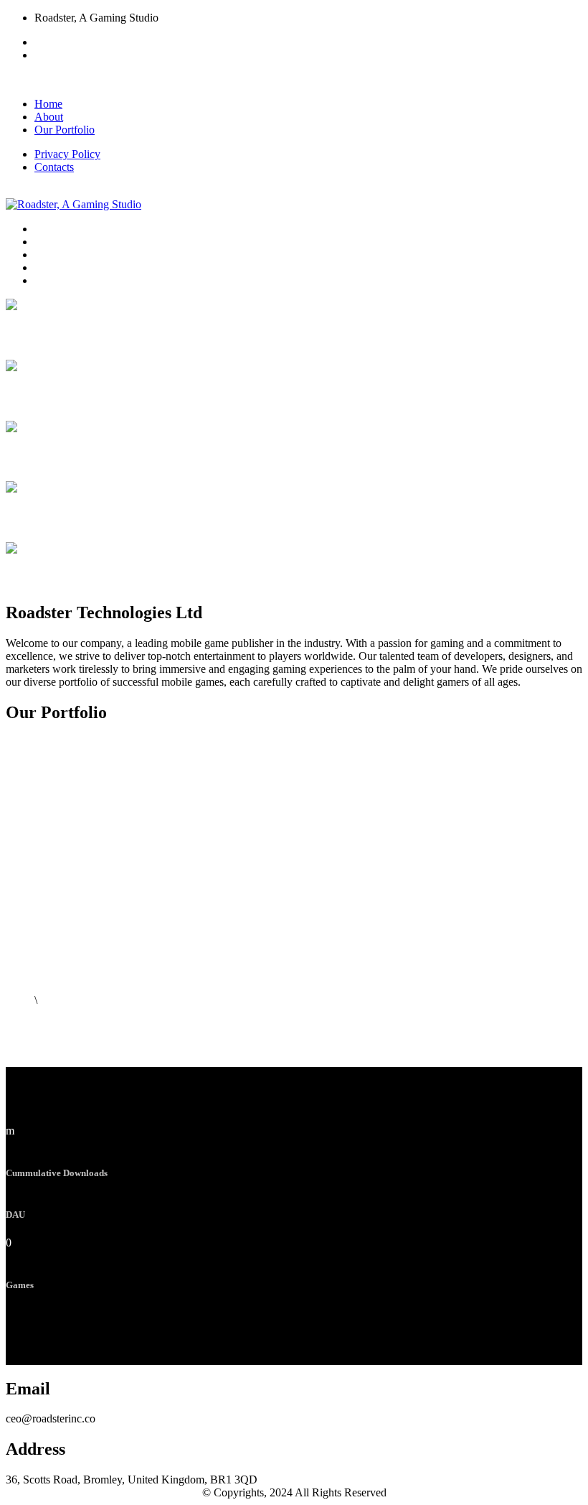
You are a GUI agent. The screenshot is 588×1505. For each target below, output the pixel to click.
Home (48, 104)
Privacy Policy (67, 154)
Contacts (54, 167)
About (48, 117)
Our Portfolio (64, 130)
